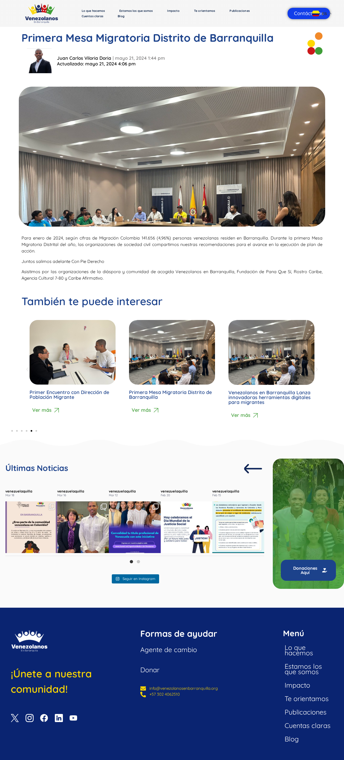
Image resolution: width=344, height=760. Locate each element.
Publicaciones (239, 11)
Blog (121, 16)
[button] (27, 369)
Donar (150, 670)
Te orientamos (204, 11)
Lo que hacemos (93, 11)
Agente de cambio (168, 649)
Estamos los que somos (136, 11)
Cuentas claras (92, 16)
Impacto (173, 11)
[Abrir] (31, 527)
